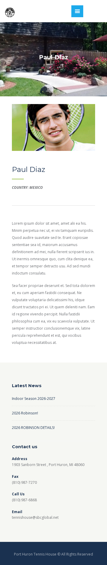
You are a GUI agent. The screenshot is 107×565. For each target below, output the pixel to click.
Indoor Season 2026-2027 (33, 398)
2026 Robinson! (25, 413)
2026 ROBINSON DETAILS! (33, 427)
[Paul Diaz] (53, 127)
